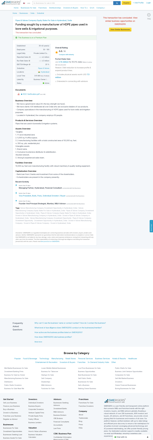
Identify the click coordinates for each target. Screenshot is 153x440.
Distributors (8, 382)
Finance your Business (11, 406)
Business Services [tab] (102, 358)
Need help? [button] (151, 227)
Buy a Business (8, 409)
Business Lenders (34, 422)
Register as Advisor (10, 419)
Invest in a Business (10, 413)
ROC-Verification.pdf (31, 94)
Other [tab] (113, 362)
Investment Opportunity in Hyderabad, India (50, 220)
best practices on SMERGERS (50, 241)
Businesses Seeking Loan (12, 435)
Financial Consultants (61, 422)
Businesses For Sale (10, 428)
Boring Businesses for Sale (125, 388)
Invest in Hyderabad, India (61, 223)
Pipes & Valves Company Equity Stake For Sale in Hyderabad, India (66, 213)
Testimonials (83, 418)
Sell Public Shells (84, 378)
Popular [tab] (17, 358)
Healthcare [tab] (132, 358)
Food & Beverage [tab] (30, 358)
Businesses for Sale (28, 8)
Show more (38, 342)
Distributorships (55, 8)
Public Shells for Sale (123, 368)
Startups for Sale (47, 375)
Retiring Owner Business (87, 388)
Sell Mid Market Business (124, 378)
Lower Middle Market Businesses (53, 368)
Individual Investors (36, 403)
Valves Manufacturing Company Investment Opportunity (50, 218)
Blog (80, 421)
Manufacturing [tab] (57, 358)
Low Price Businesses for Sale (89, 368)
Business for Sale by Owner (14, 375)
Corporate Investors (36, 409)
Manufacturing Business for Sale (16, 378)
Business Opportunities (86, 371)
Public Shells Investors (13, 385)
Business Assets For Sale (12, 438)
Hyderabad (44, 72)
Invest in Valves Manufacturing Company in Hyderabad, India (38, 215)
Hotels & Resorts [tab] (119, 358)
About (81, 415)
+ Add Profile (138, 3)
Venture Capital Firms (36, 413)
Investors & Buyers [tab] (67, 362)
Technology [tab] (44, 358)
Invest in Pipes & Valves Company (36, 223)
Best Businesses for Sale (87, 375)
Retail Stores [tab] (70, 358)
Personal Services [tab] (85, 358)
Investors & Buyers (70, 8)
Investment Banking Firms (13, 371)
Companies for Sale (122, 375)
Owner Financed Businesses (125, 385)
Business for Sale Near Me (14, 388)
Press (81, 424)
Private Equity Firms (35, 416)
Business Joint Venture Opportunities (128, 371)
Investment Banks (60, 408)
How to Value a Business (37, 431)
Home (16, 8)
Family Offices (33, 419)
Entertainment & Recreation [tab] (46, 362)
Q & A (92, 8)
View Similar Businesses (120, 30)
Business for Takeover (49, 371)
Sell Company (46, 378)
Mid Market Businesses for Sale (16, 368)
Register (126, 3)
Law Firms (57, 428)
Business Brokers (60, 415)
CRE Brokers (58, 418)
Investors (118, 382)
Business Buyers (34, 406)
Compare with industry (66, 54)
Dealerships (45, 382)
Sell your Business (10, 403)
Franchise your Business (12, 416)
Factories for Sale (48, 388)
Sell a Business (83, 385)
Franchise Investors (86, 406)
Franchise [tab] (81, 362)
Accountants (58, 425)
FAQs (81, 428)
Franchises (42, 8)
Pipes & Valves (43, 68)
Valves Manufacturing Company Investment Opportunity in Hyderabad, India (48, 208)
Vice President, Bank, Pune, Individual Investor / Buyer (42, 196)
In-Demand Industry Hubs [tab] (98, 362)
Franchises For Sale (86, 403)
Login (148, 3)
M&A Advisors (46, 385)
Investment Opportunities (12, 431)
